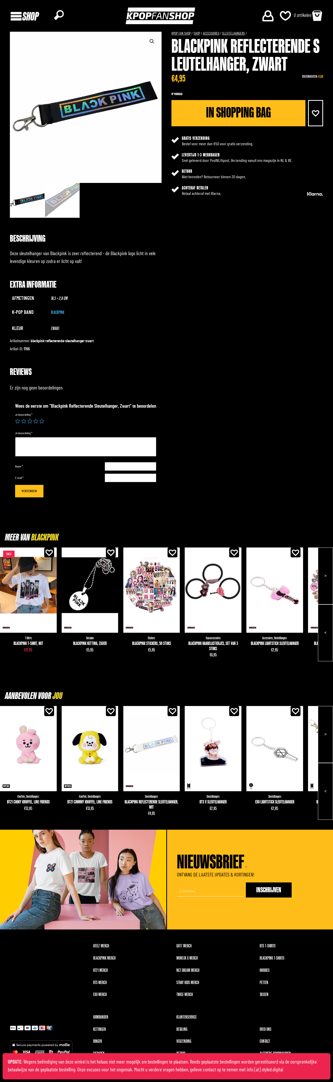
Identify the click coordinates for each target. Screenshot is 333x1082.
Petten (264, 982)
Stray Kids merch (187, 982)
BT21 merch (100, 970)
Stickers (151, 638)
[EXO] (251, 786)
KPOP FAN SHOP (181, 33)
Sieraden (90, 638)
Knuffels (21, 797)
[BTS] (188, 786)
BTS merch (100, 982)
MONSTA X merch (187, 958)
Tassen (264, 994)
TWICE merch (184, 994)
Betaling (181, 1029)
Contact (265, 1041)
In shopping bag (238, 112)
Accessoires (211, 33)
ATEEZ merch (101, 946)
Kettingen (99, 1029)
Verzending (183, 1041)
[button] (315, 113)
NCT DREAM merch (187, 970)
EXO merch (100, 994)
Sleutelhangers (233, 33)
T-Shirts (28, 638)
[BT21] (6, 786)
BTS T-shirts (268, 946)
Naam (19, 466)
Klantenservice (186, 1017)
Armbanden (100, 1017)
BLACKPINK (57, 312)
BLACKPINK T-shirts (272, 958)
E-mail (19, 477)
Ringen (97, 1041)
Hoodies (265, 970)
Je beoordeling (23, 414)
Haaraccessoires (213, 638)
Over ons (265, 1029)
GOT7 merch (183, 946)
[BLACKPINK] (6, 627)
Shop (197, 33)
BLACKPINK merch (104, 958)
